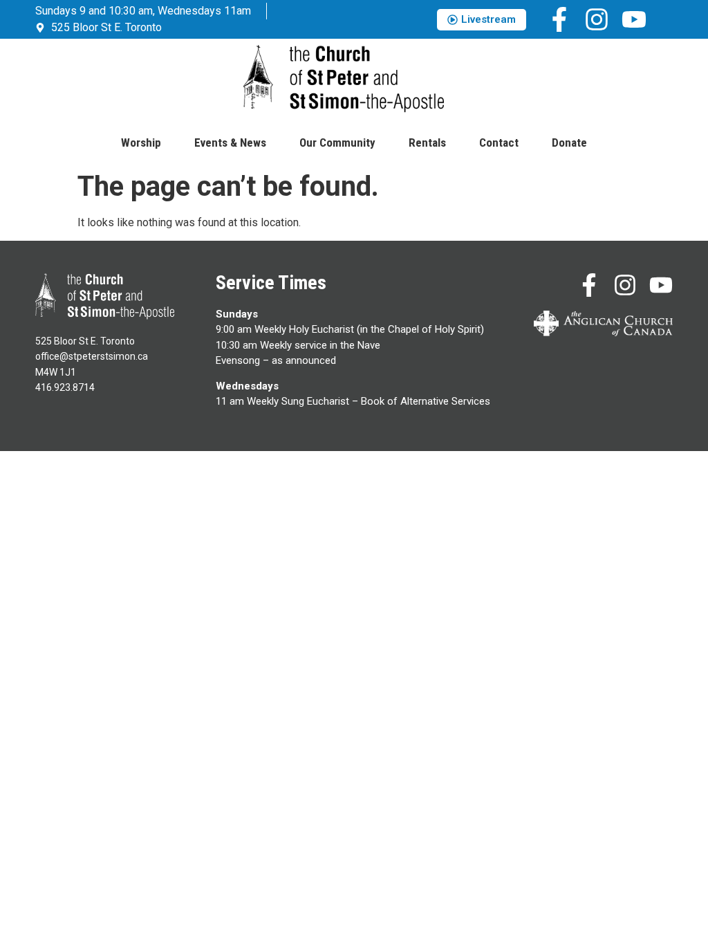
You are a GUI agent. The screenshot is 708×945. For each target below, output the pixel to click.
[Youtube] (634, 19)
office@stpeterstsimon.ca (91, 356)
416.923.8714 (65, 387)
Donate (569, 142)
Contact (499, 142)
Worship (141, 142)
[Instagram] (596, 19)
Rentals (427, 142)
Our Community (337, 142)
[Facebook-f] (559, 19)
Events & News (230, 142)
